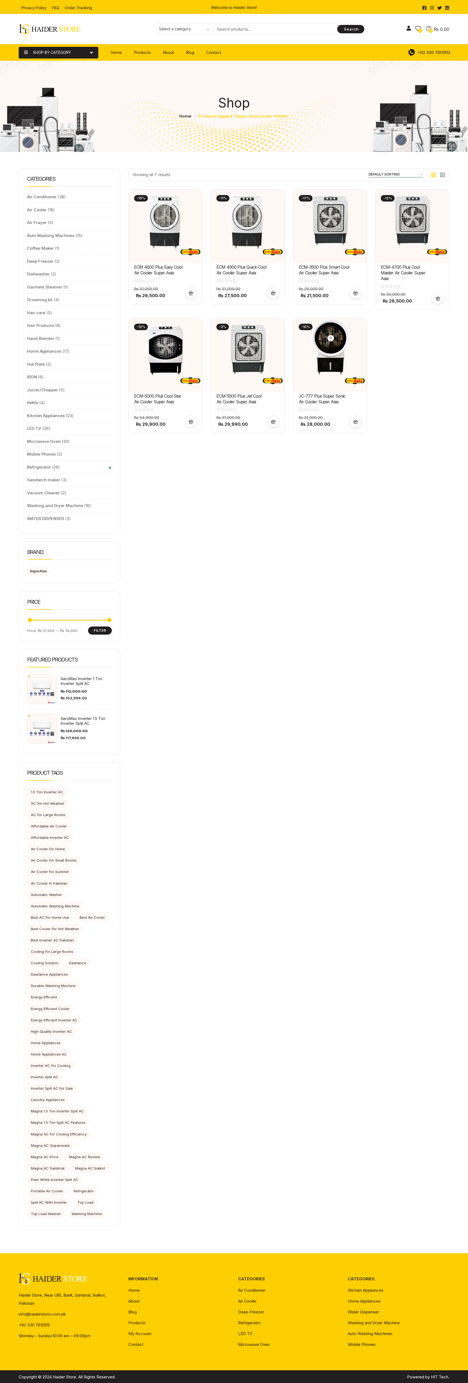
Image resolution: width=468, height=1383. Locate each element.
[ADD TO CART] (191, 293)
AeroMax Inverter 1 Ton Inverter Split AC (81, 681)
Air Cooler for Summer (50, 871)
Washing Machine (87, 1214)
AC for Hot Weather (47, 803)
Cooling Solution (44, 963)
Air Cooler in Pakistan (49, 883)
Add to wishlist (191, 214)
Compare (191, 228)
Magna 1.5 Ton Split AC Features (58, 1122)
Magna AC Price (44, 1157)
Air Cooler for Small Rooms (54, 860)
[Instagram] (432, 8)
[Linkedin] (447, 8)
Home (116, 52)
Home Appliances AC (49, 1054)
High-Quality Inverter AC (51, 1031)
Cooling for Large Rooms (52, 951)
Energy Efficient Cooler (50, 1009)
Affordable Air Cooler (49, 826)
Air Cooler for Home (48, 849)
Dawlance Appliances (49, 974)
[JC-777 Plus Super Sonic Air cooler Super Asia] (330, 355)
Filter (100, 630)
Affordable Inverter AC (50, 837)
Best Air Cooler (92, 917)
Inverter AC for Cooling (50, 1065)
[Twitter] (439, 8)
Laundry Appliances (48, 1100)
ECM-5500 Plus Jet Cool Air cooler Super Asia (238, 398)
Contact (213, 52)
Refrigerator (84, 1191)
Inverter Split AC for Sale (52, 1088)
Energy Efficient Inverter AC (54, 1020)
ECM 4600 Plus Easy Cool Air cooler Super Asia (158, 269)
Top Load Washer (46, 1214)
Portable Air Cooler (47, 1191)
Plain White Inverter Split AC (54, 1179)
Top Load (85, 1202)
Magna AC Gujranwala (50, 1145)
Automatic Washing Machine (55, 906)
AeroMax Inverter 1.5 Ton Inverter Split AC (83, 721)
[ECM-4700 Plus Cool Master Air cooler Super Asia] (412, 226)
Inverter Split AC (44, 1077)
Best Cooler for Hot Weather (55, 929)
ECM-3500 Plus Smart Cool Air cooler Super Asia (324, 269)
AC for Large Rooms (48, 815)
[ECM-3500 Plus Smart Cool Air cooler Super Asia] (330, 226)
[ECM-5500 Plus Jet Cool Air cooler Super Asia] (248, 355)
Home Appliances (46, 1043)
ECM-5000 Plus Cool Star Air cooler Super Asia (157, 398)
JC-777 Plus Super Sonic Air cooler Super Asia (322, 398)
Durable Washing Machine (53, 985)
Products (142, 52)
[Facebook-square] (424, 8)
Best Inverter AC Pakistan (52, 940)
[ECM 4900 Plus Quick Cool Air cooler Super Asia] (248, 226)
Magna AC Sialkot (90, 1168)
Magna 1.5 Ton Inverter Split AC (57, 1111)
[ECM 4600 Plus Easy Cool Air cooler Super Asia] (165, 226)
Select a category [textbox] (175, 29)
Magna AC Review (84, 1157)
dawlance (77, 963)
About (168, 52)
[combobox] (182, 30)
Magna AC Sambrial (47, 1168)
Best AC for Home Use (50, 917)
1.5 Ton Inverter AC (47, 792)
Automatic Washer (46, 894)
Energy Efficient (44, 997)
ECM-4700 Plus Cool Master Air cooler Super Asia (403, 272)
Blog (190, 52)
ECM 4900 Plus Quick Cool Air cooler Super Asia (241, 269)
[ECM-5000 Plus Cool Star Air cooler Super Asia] (165, 355)
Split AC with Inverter (49, 1202)
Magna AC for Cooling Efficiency (59, 1134)
